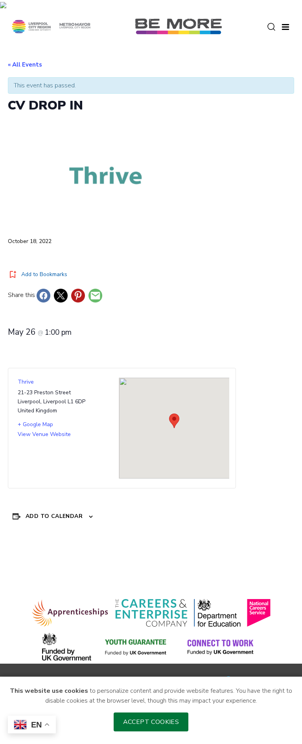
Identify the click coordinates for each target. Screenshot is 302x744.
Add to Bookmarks (44, 274)
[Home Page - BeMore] (178, 26)
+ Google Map (35, 424)
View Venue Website (44, 434)
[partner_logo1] (70, 613)
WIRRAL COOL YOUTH (251, 565)
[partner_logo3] (217, 613)
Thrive (26, 382)
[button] (285, 26)
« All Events (25, 65)
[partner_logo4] (259, 613)
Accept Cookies (151, 722)
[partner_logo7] (220, 647)
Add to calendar (54, 516)
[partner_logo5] (66, 647)
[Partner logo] (51, 26)
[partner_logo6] (136, 647)
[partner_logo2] (151, 613)
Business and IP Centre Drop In (62, 565)
